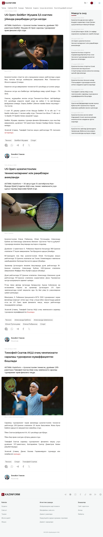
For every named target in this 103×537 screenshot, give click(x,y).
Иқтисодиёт (6, 518)
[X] (29, 145)
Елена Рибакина (30, 324)
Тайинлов (28, 8)
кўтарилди (9, 133)
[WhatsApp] (11, 145)
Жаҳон (4, 522)
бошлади (30, 312)
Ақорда (21, 8)
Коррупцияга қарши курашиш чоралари (54, 518)
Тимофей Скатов (30, 462)
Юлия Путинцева (12, 324)
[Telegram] (17, 145)
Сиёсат (4, 510)
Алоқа (80, 510)
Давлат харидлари (46, 522)
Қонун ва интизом (46, 8)
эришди (17, 454)
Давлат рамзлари (46, 514)
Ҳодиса (36, 8)
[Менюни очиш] (99, 3)
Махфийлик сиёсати (47, 510)
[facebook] (80, 494)
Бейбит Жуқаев (21, 140)
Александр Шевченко (43, 320)
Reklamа (81, 514)
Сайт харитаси (83, 506)
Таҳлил (4, 514)
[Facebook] (23, 145)
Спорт (33, 140)
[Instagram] (6, 145)
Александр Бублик (23, 320)
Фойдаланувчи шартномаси (50, 506)
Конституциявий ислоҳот (63, 8)
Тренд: (4, 8)
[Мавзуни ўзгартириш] (93, 3)
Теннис (8, 140)
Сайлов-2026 (12, 8)
